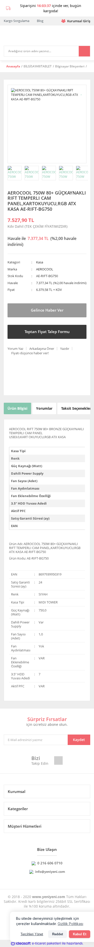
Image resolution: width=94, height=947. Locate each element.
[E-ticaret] (46, 943)
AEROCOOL (44, 269)
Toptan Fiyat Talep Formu (47, 331)
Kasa (39, 262)
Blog (40, 20)
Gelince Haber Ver (47, 310)
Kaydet (79, 739)
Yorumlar (44, 408)
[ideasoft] (21, 943)
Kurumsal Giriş (78, 21)
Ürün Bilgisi (17, 408)
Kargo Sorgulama (16, 20)
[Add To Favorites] (81, 92)
